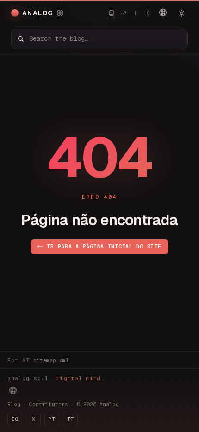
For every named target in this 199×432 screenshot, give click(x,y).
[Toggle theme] (181, 12)
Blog (13, 404)
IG (15, 419)
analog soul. (56, 378)
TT (70, 419)
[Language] (162, 12)
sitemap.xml (51, 360)
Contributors (48, 404)
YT (52, 419)
